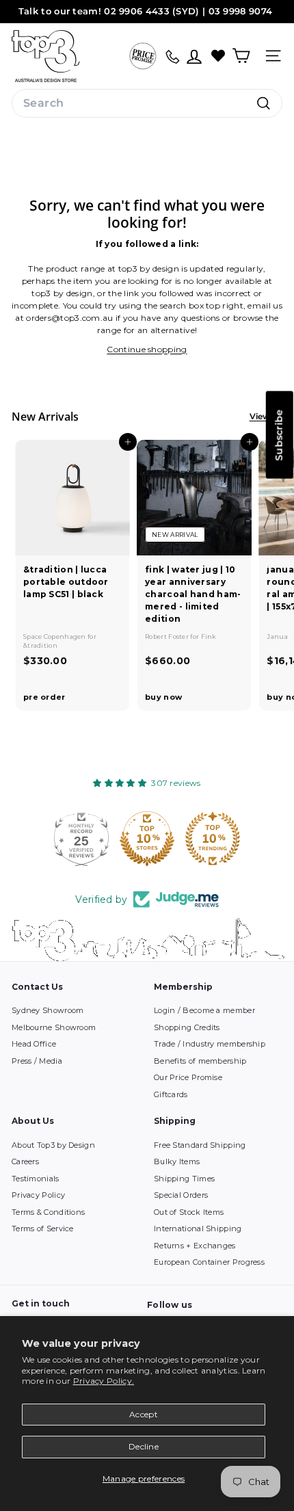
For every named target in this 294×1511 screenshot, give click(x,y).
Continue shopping (147, 349)
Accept (143, 1414)
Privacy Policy (38, 1195)
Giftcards (171, 1094)
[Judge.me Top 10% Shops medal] (147, 838)
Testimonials (35, 1178)
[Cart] (241, 56)
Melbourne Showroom (54, 1027)
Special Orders (181, 1195)
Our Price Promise (188, 1077)
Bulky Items (177, 1161)
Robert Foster (167, 636)
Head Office (34, 1044)
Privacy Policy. (104, 1381)
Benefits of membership (200, 1061)
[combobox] (147, 103)
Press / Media (37, 1061)
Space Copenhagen (55, 636)
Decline (144, 1446)
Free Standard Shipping (200, 1145)
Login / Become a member (204, 1010)
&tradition (40, 645)
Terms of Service (43, 1228)
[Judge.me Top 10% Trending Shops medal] (212, 838)
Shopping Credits (187, 1027)
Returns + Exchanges (195, 1245)
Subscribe (279, 435)
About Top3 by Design (53, 1145)
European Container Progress (209, 1262)
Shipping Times (184, 1178)
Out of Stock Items (189, 1212)
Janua (277, 636)
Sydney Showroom (48, 1010)
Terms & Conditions (48, 1212)
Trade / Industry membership (209, 1044)
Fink (209, 636)
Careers (25, 1161)
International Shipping (198, 1228)
